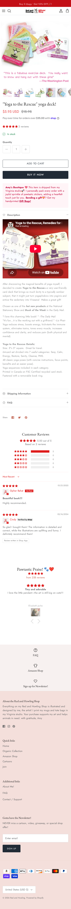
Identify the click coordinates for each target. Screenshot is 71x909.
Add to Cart (35, 163)
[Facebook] (4, 726)
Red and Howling (17, 897)
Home (6, 746)
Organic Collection (12, 751)
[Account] (60, 10)
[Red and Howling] (35, 11)
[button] (10, 126)
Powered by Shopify (34, 897)
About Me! (8, 786)
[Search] (11, 10)
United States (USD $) (16, 889)
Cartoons (7, 761)
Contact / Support (12, 799)
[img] (10, 486)
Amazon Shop (10, 756)
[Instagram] (9, 726)
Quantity (7, 142)
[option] (35, 50)
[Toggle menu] (3, 10)
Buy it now (35, 175)
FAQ (5, 793)
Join (5, 766)
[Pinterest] (14, 726)
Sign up (11, 848)
